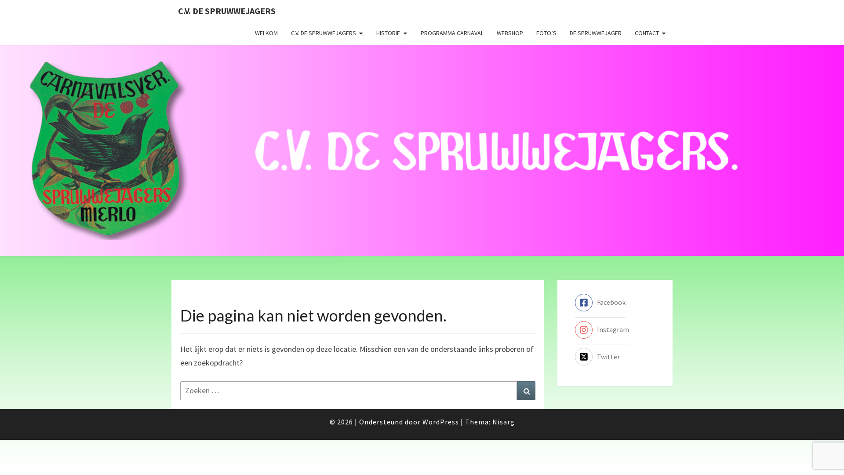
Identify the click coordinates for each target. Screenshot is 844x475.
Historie (388, 33)
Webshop (510, 33)
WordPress (440, 421)
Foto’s (546, 33)
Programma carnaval (452, 33)
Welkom (266, 33)
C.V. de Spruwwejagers (227, 10)
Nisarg (503, 421)
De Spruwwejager (596, 33)
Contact (647, 33)
